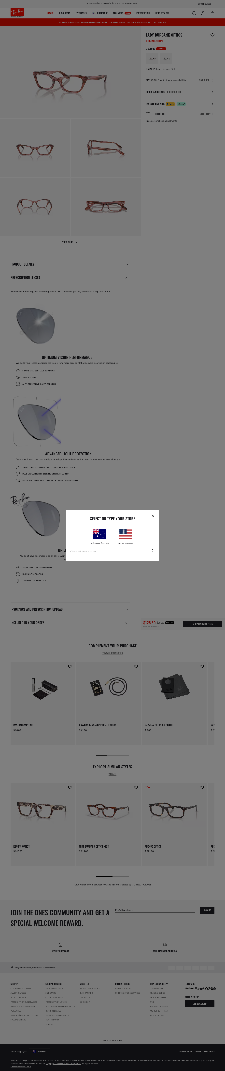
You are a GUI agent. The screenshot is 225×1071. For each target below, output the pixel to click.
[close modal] (153, 516)
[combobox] (112, 550)
